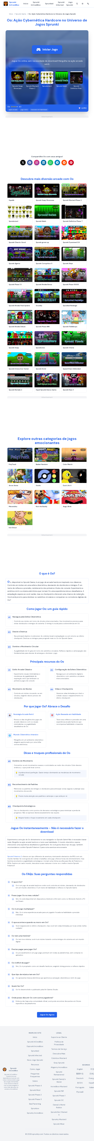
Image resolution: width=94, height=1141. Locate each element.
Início (25, 3)
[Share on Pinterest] (71, 162)
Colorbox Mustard (59, 1058)
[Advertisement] (47, 134)
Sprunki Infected (60, 3)
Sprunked (49, 3)
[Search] (77, 3)
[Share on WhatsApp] (50, 162)
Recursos (35, 1064)
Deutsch (79, 1078)
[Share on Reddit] (64, 162)
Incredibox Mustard (59, 1086)
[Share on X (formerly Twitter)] (23, 162)
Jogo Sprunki (69, 3)
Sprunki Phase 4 (35, 1085)
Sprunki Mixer (59, 1124)
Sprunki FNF (59, 1091)
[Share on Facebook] (30, 162)
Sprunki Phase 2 (35, 1095)
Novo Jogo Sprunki (35, 1060)
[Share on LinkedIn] (43, 162)
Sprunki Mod (35, 1090)
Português (80, 1087)
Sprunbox (35, 1108)
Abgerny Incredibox (59, 1067)
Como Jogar (35, 1069)
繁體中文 (80, 1074)
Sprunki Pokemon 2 (14, 856)
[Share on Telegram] (57, 162)
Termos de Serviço (59, 1049)
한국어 (80, 1083)
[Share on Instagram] (36, 162)
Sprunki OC (59, 1100)
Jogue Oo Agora (47, 1014)
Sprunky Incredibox (35, 1113)
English (80, 1069)
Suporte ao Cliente (59, 1037)
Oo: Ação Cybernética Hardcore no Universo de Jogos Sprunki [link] (52, 14)
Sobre (35, 1081)
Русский (79, 1092)
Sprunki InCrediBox (35, 3)
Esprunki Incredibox (35, 1046)
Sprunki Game (20, 14)
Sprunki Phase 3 (35, 1099)
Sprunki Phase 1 (59, 1095)
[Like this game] (79, 108)
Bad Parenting (35, 1104)
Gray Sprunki (59, 1063)
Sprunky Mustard (59, 1119)
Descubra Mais (59, 1053)
